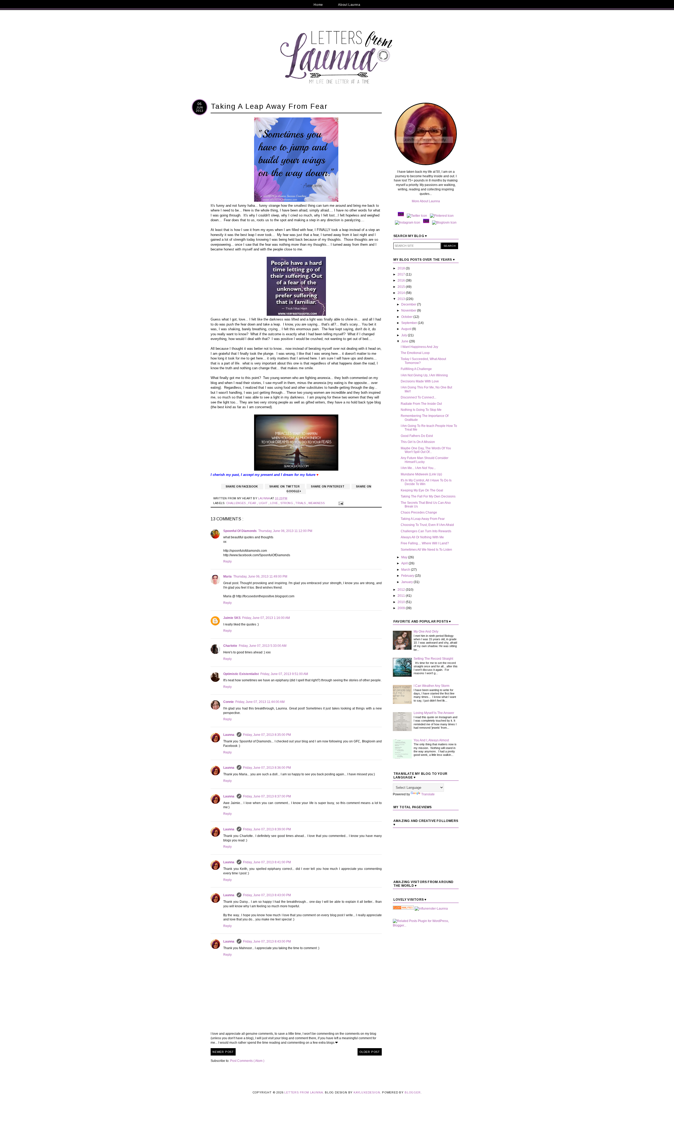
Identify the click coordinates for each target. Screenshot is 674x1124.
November (409, 310)
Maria (227, 576)
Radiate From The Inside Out (421, 404)
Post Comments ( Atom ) (247, 1061)
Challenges (236, 503)
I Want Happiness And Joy (419, 347)
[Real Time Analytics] (403, 908)
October (407, 317)
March (406, 569)
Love (274, 503)
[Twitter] (417, 216)
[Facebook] (401, 216)
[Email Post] (340, 503)
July (404, 335)
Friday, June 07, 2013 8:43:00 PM (267, 895)
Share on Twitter (284, 486)
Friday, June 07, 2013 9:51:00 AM (284, 674)
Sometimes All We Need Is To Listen (426, 549)
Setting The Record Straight (433, 658)
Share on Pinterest (328, 486)
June (405, 341)
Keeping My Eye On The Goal (422, 490)
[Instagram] (407, 222)
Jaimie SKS (232, 618)
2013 (402, 299)
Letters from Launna (303, 1092)
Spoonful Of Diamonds (240, 531)
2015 (402, 287)
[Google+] (426, 222)
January (407, 582)
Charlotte (230, 646)
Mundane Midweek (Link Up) (421, 474)
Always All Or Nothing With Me (422, 537)
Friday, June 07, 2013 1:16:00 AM (266, 618)
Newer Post (223, 1051)
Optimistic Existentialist (241, 674)
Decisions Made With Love (420, 381)
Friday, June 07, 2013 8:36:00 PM (267, 768)
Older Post (369, 1051)
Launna (229, 735)
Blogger (413, 1092)
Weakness (316, 503)
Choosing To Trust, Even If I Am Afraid (427, 525)
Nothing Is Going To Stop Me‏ (421, 410)
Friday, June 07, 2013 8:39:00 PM (267, 829)
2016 (402, 280)
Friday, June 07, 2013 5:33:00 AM (262, 646)
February (408, 576)
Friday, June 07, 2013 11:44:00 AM (260, 702)
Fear (252, 503)
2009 (402, 608)
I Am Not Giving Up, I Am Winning (424, 375)
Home (318, 5)
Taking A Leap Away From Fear (423, 519)
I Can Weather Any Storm (431, 686)
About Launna (349, 5)
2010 (402, 602)
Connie (228, 702)
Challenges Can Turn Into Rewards (426, 531)
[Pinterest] (442, 216)
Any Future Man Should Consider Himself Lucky (424, 460)
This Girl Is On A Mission (418, 442)
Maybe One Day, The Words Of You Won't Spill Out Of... (426, 450)
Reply (227, 561)
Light (264, 503)
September (409, 323)
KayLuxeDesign (367, 1092)
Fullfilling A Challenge (416, 369)
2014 (402, 293)
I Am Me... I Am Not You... (418, 468)
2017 (402, 274)
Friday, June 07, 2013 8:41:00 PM (267, 862)
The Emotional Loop (415, 353)
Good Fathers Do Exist (417, 436)
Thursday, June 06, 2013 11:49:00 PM (260, 576)
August (406, 329)
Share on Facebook (242, 486)
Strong (287, 503)
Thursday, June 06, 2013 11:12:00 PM (285, 531)
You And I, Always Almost (431, 740)
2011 (402, 596)
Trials (300, 503)
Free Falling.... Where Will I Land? (425, 543)
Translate (428, 794)
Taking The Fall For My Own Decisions (428, 496)
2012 (402, 589)
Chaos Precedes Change (419, 512)
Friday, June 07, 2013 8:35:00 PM (267, 735)
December (409, 304)
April (405, 563)
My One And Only (426, 631)
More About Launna (426, 201)
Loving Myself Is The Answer (434, 713)
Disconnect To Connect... (418, 397)
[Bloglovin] (444, 222)
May (404, 557)
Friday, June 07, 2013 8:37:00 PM (267, 796)
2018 (402, 268)
